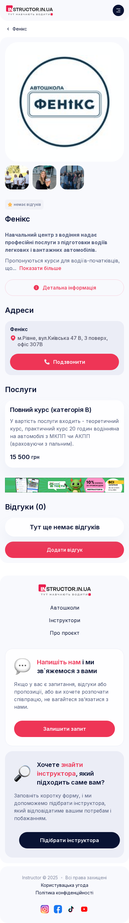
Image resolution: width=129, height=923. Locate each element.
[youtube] (84, 909)
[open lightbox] (64, 102)
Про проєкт (65, 633)
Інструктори (64, 620)
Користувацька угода (64, 885)
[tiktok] (71, 909)
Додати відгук (65, 550)
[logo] (29, 10)
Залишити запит (64, 729)
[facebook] (58, 909)
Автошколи (64, 608)
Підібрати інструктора (69, 840)
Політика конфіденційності (64, 892)
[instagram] (45, 909)
